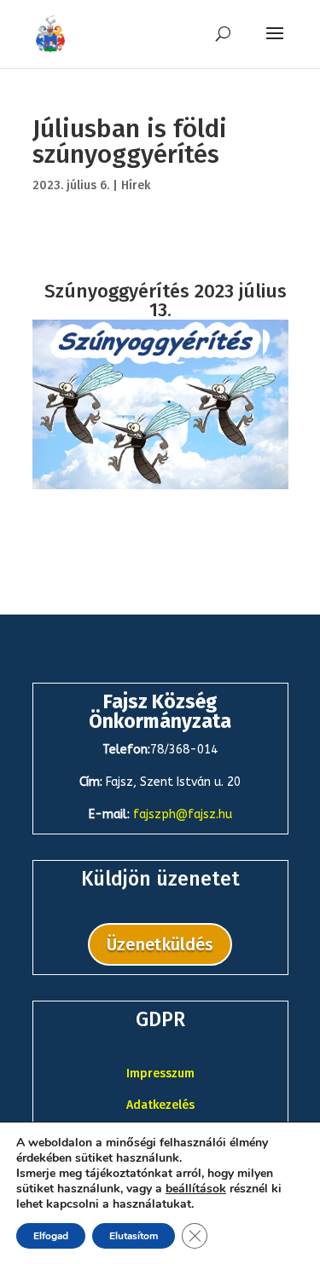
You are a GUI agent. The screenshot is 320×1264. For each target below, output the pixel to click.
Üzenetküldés (160, 944)
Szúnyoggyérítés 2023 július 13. (165, 300)
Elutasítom (133, 1236)
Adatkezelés (160, 1105)
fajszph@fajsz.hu (182, 814)
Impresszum (160, 1073)
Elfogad (50, 1236)
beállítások (196, 1189)
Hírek (135, 185)
